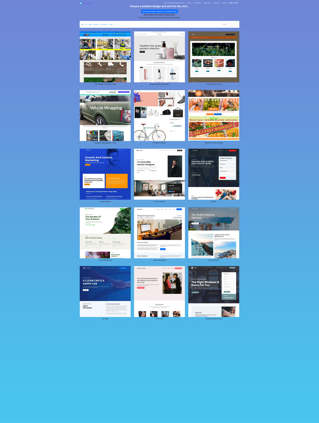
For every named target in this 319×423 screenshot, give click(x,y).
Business (96, 24)
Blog (90, 24)
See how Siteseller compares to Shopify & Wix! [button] (159, 11)
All (82, 24)
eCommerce (104, 24)
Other (111, 24)
